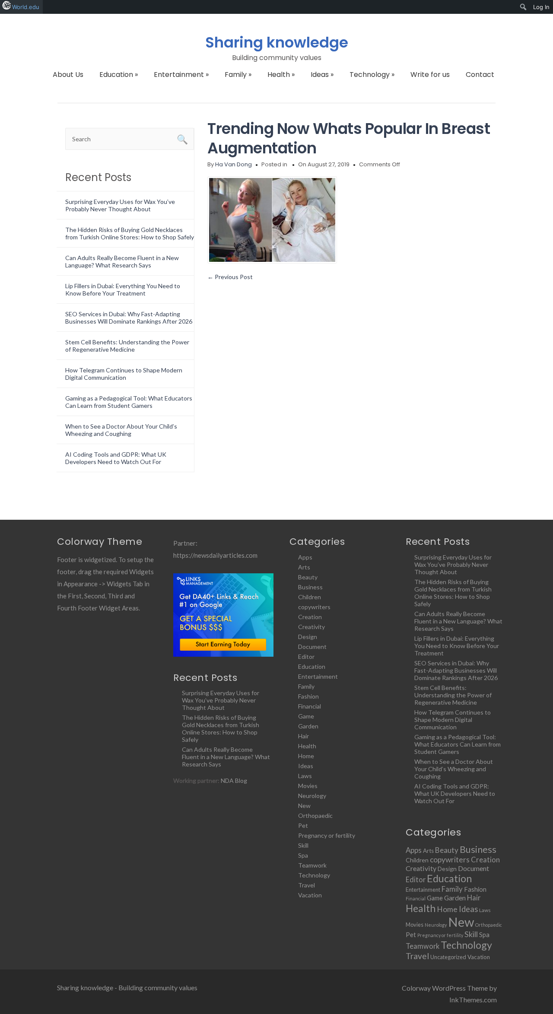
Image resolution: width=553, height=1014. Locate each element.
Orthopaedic (315, 815)
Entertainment (181, 74)
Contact (480, 74)
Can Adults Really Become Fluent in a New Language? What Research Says (122, 261)
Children (309, 597)
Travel (306, 885)
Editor (306, 656)
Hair (303, 736)
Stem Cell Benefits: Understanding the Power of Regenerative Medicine (127, 345)
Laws (305, 775)
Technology (372, 74)
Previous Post (230, 276)
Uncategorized (448, 957)
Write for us (430, 74)
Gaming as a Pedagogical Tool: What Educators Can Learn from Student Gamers (128, 401)
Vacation (310, 895)
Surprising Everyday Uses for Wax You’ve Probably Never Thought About (120, 205)
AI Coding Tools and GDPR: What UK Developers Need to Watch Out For (115, 458)
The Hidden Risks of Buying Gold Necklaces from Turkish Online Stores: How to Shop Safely (129, 233)
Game (306, 716)
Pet (303, 825)
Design (307, 636)
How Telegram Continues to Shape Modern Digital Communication (123, 373)
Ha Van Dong (233, 164)
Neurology (312, 795)
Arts (304, 567)
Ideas (322, 74)
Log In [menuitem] (541, 6)
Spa (303, 855)
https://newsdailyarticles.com (215, 555)
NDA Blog (234, 780)
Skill (303, 845)
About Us (68, 74)
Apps (305, 557)
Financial (309, 706)
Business (310, 587)
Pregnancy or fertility (326, 835)
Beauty (308, 577)
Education (118, 74)
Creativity (311, 626)
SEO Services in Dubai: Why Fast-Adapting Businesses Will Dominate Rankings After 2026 (128, 317)
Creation (310, 616)
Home (306, 756)
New (304, 805)
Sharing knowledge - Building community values (127, 987)
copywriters (314, 606)
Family (238, 74)
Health (281, 74)
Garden (308, 726)
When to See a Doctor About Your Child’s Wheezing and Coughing (121, 430)
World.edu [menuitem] (25, 6)
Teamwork (312, 865)
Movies (308, 785)
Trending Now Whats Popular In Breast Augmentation (348, 138)
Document (312, 646)
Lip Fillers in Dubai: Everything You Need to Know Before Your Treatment (122, 289)
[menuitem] (523, 7)
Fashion (308, 696)
